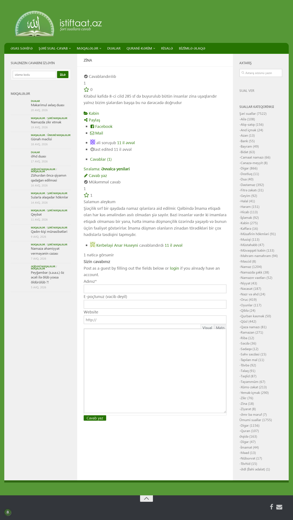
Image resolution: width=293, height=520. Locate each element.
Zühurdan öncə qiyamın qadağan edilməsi (48, 177)
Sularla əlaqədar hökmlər (49, 197)
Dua (244, 179)
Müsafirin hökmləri (255, 233)
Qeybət (36, 214)
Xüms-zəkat (249, 387)
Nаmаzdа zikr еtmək (46, 122)
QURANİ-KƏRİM (139, 48)
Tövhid (245, 463)
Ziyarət (246, 409)
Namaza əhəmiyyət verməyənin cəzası (45, 250)
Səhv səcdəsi (250, 354)
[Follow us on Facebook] (272, 507)
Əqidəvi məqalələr (43, 169)
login (174, 268)
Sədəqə (246, 348)
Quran (245, 430)
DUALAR (114, 48)
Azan (244, 135)
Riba (244, 338)
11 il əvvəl (126, 142)
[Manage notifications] (7, 512)
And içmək (248, 130)
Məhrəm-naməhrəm (256, 255)
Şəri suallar (247, 113)
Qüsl (244, 321)
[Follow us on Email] (279, 507)
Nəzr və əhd (249, 294)
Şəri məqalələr (57, 118)
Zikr (243, 398)
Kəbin (93, 113)
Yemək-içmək (250, 392)
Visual (207, 327)
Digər (245, 168)
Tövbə (245, 365)
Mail (98, 133)
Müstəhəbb (249, 244)
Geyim (245, 195)
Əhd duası (38, 156)
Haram (246, 206)
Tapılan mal (249, 359)
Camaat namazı (252, 157)
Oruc (244, 299)
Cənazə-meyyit (252, 162)
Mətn (220, 327)
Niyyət (245, 283)
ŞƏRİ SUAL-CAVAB (53, 48)
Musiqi (246, 239)
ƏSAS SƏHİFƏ (22, 48)
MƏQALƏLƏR (87, 48)
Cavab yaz (97, 175)
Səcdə (245, 343)
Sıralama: (107, 168)
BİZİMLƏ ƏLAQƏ (192, 48)
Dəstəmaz (248, 184)
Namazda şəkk (251, 272)
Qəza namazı (250, 327)
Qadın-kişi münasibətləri (49, 231)
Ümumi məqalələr (59, 135)
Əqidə (243, 436)
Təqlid (245, 376)
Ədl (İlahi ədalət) (253, 469)
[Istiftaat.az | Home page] (58, 23)
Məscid (246, 261)
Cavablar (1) (101, 159)
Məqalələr (38, 118)
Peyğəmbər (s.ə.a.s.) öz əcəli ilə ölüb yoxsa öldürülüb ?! (47, 277)
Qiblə (245, 310)
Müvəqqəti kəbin (253, 250)
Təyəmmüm (249, 381)
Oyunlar (247, 305)
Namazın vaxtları (253, 277)
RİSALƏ (167, 48)
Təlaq (245, 370)
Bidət (244, 152)
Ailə (243, 119)
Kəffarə (246, 228)
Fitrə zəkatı (249, 190)
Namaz (246, 266)
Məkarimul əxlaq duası (47, 105)
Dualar (35, 101)
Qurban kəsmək (252, 316)
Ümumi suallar (250, 419)
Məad (245, 452)
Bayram (246, 146)
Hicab (245, 212)
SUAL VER (246, 90)
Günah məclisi (41, 139)
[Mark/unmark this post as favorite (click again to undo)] (86, 89)
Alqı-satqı (248, 124)
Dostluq (246, 173)
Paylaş (94, 119)
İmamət (246, 447)
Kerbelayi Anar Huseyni (117, 244)
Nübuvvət (248, 458)
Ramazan (247, 332)
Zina (244, 403)
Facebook (103, 126)
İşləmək (246, 217)
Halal (244, 201)
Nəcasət (246, 288)
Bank (244, 141)
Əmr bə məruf (251, 414)
